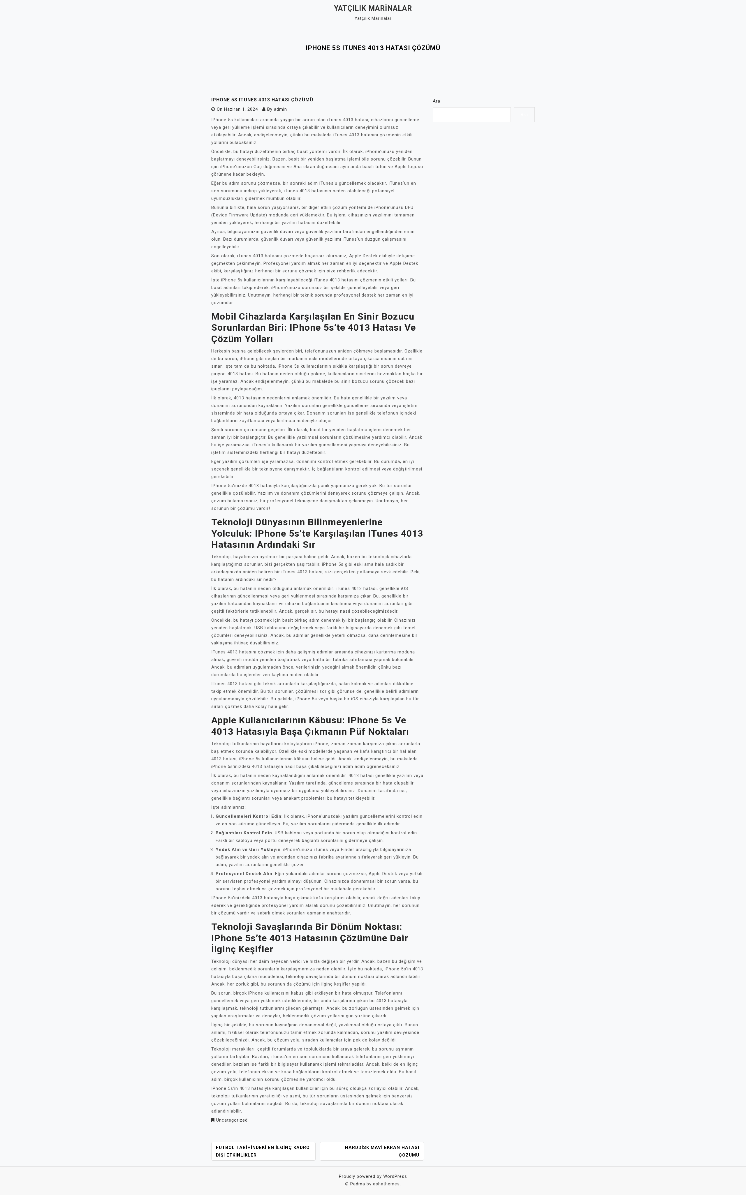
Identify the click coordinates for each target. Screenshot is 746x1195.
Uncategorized (232, 1120)
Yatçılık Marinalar (373, 8)
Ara (436, 101)
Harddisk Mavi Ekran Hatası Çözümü (382, 1151)
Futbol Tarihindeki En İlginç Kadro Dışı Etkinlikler (263, 1151)
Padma (357, 1184)
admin (280, 109)
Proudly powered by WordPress (373, 1176)
